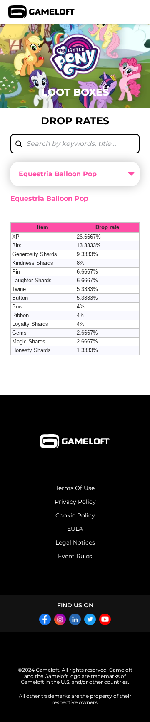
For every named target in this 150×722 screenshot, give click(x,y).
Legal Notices (75, 542)
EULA (75, 528)
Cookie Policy (75, 515)
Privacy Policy (75, 501)
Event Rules (75, 556)
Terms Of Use (75, 488)
